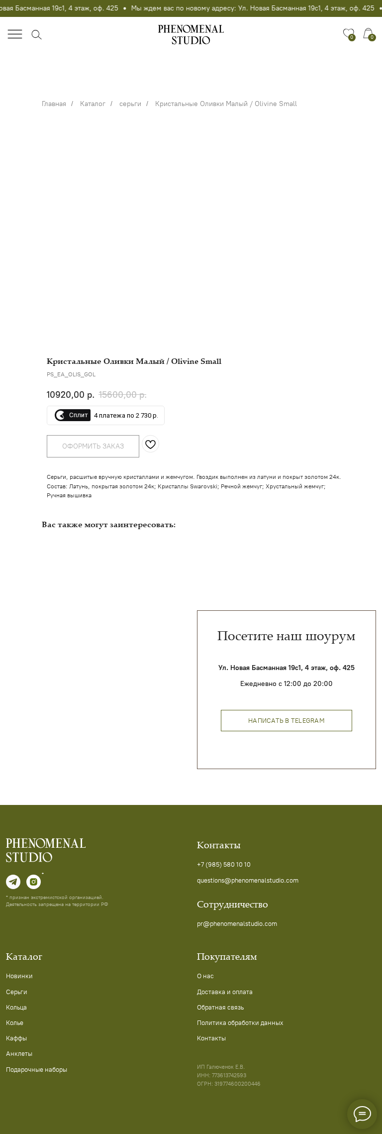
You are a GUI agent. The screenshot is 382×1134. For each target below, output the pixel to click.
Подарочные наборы (36, 1069)
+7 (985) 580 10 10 (224, 864)
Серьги (16, 992)
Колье (14, 1022)
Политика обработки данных (240, 1022)
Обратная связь (220, 1007)
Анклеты (19, 1053)
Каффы (16, 1038)
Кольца (16, 1007)
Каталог (92, 104)
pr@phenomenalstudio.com (237, 923)
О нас (205, 976)
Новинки (19, 976)
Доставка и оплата (225, 992)
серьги (130, 104)
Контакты (211, 1038)
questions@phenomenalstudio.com (247, 880)
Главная (54, 104)
